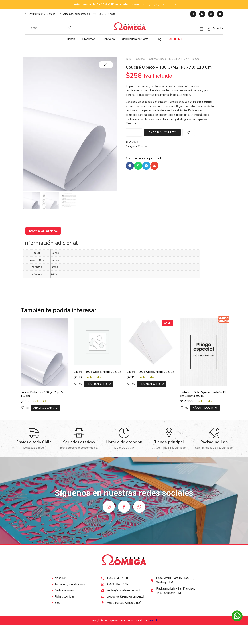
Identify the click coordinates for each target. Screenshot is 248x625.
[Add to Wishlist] (188, 132)
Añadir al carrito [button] (45, 408)
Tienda (70, 39)
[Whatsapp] (139, 507)
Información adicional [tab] (43, 231)
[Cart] (203, 29)
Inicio (129, 58)
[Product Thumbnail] (106, 64)
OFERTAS (175, 39)
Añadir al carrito (162, 132)
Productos (88, 39)
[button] (130, 166)
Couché (140, 58)
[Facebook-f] (124, 507)
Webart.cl (152, 620)
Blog (158, 39)
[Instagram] (109, 507)
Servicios (109, 39)
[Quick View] (27, 408)
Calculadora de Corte (135, 39)
